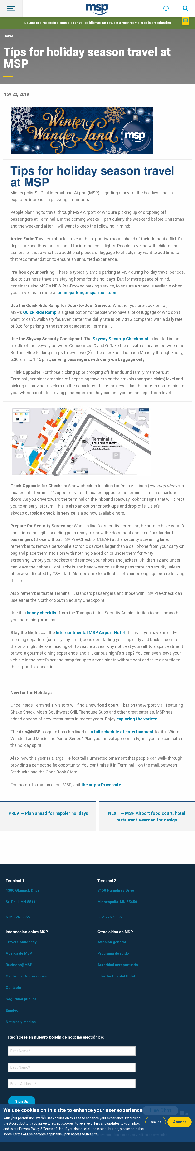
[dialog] (97, 1123)
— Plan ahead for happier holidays (48, 813)
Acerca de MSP (19, 953)
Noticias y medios (21, 1022)
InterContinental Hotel (116, 976)
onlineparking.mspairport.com (88, 292)
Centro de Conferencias (26, 976)
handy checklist (42, 612)
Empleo (12, 1010)
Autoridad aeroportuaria (118, 965)
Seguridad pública (21, 999)
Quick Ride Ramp (39, 312)
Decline (155, 1122)
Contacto (13, 988)
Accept (179, 1122)
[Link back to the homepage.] (97, 10)
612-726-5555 (18, 917)
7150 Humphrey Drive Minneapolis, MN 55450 (117, 896)
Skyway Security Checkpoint (121, 338)
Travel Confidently (21, 942)
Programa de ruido (113, 953)
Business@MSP (19, 965)
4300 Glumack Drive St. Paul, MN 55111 (22, 896)
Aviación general (112, 942)
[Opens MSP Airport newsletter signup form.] (185, 21)
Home (8, 36)
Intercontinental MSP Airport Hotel (90, 632)
